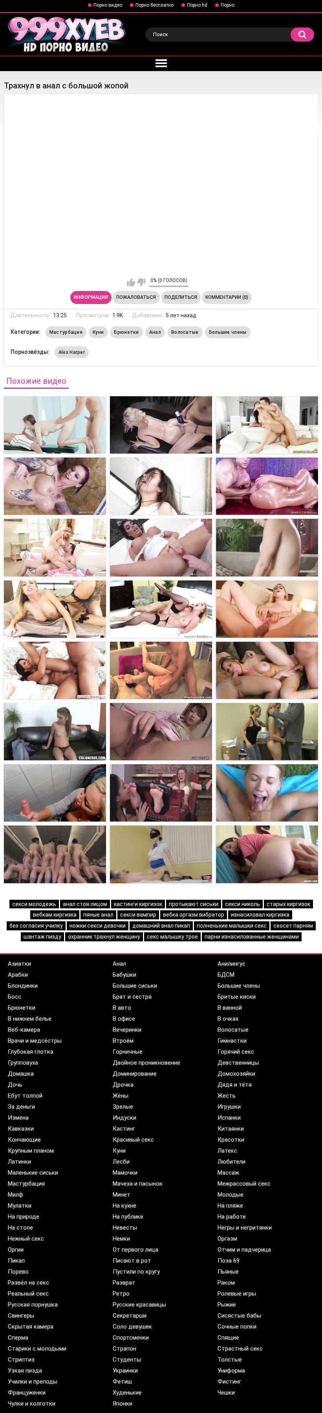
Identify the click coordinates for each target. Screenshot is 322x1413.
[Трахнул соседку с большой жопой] (55, 854)
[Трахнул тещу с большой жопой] (55, 486)
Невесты (125, 1227)
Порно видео (107, 5)
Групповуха (23, 1062)
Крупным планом (31, 1150)
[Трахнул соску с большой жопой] (161, 609)
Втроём (123, 1040)
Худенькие (127, 1392)
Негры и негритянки (245, 1227)
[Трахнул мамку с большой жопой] (161, 793)
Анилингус (231, 963)
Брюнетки (126, 332)
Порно (227, 5)
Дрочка (123, 1084)
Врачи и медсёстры (35, 1040)
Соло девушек (132, 1326)
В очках (228, 1018)
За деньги (21, 1106)
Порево (18, 1271)
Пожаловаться (136, 297)
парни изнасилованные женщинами (252, 936)
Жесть (227, 1095)
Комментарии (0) (226, 297)
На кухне (124, 1205)
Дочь (15, 1084)
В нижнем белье (29, 1018)
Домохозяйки (236, 1073)
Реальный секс (28, 1293)
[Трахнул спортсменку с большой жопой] (161, 547)
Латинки (19, 1161)
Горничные (128, 1051)
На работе (232, 1216)
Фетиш (122, 1381)
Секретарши (129, 1315)
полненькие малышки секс (232, 925)
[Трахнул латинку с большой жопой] (55, 731)
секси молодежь (34, 904)
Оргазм (227, 1238)
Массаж (228, 1172)
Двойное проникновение (146, 1062)
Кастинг (124, 1128)
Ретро (121, 1293)
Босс (14, 996)
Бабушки (124, 974)
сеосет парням (293, 925)
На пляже (230, 1205)
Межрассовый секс (244, 1183)
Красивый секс (133, 1139)
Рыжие (227, 1304)
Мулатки (19, 1205)
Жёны (120, 1095)
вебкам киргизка (55, 914)
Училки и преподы (32, 1381)
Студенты (127, 1359)
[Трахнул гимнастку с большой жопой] (267, 854)
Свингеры (21, 1315)
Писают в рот (132, 1260)
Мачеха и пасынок (138, 1183)
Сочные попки (237, 1326)
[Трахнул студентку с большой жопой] (267, 793)
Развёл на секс (28, 1282)
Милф (15, 1194)
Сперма (18, 1337)
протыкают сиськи (193, 904)
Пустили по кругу (136, 1271)
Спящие (228, 1337)
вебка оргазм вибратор (193, 914)
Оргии (16, 1249)
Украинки (125, 1370)
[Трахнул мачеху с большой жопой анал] (55, 425)
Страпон (124, 1348)
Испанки (229, 1117)
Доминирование (135, 1073)
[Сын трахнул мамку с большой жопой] (161, 854)
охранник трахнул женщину (104, 936)
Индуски (124, 1117)
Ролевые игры (237, 1293)
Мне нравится (131, 282)
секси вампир (138, 914)
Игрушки (229, 1106)
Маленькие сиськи (33, 1172)
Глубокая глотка (30, 1051)
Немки (121, 1238)
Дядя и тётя (235, 1084)
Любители (231, 1161)
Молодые (230, 1194)
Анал (155, 332)
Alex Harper (72, 352)
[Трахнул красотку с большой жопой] (267, 670)
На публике (128, 1216)
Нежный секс (26, 1238)
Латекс (227, 1150)
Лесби (121, 1161)
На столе (20, 1227)
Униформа (231, 1370)
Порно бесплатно (154, 5)
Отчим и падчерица (244, 1249)
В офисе (124, 1018)
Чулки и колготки (31, 1403)
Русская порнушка (33, 1304)
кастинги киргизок (138, 904)
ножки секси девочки (98, 925)
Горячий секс (236, 1051)
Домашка (21, 1073)
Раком (226, 1282)
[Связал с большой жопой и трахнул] (55, 609)
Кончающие (24, 1139)
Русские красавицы (139, 1304)
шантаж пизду (42, 936)
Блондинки (23, 985)
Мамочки (125, 1172)
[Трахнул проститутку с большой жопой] (267, 547)
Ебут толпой (25, 1095)
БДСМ (226, 974)
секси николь (242, 904)
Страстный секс (240, 1348)
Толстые (230, 1359)
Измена (18, 1117)
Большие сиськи (135, 985)
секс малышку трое (172, 936)
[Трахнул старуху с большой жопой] (267, 609)
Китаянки (231, 1128)
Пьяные (228, 1271)
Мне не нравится (141, 282)
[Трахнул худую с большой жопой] (55, 547)
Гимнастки (232, 1040)
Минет (121, 1194)
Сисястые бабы (239, 1315)
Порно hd (197, 5)
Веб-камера (24, 1029)
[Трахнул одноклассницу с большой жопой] (267, 425)
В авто (122, 1007)
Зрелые (123, 1106)
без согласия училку (36, 925)
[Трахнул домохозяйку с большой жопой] (55, 670)
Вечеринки (127, 1029)
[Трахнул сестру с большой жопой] (161, 731)
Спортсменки (131, 1337)
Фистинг (229, 1381)
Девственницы (238, 1062)
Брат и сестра (132, 996)
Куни (98, 332)
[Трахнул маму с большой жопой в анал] (161, 425)
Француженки (27, 1392)
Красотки (231, 1139)
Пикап (16, 1260)
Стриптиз (21, 1359)
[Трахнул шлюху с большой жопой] (161, 486)
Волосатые (185, 332)
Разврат (124, 1282)
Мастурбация (65, 332)
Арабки (18, 974)
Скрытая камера (30, 1326)
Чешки (226, 1392)
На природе (23, 1216)
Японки (122, 1403)
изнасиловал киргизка (260, 914)
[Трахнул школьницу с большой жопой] (161, 670)
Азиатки (19, 963)
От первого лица (135, 1249)
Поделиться (181, 297)
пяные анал (98, 914)
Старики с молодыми (37, 1348)
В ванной (230, 1007)
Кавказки (21, 1128)
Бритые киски (237, 996)
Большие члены (228, 332)
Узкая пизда (25, 1370)
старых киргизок (288, 904)
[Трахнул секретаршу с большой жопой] (267, 486)
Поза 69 (229, 1260)
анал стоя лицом (85, 904)
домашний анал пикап (161, 925)
